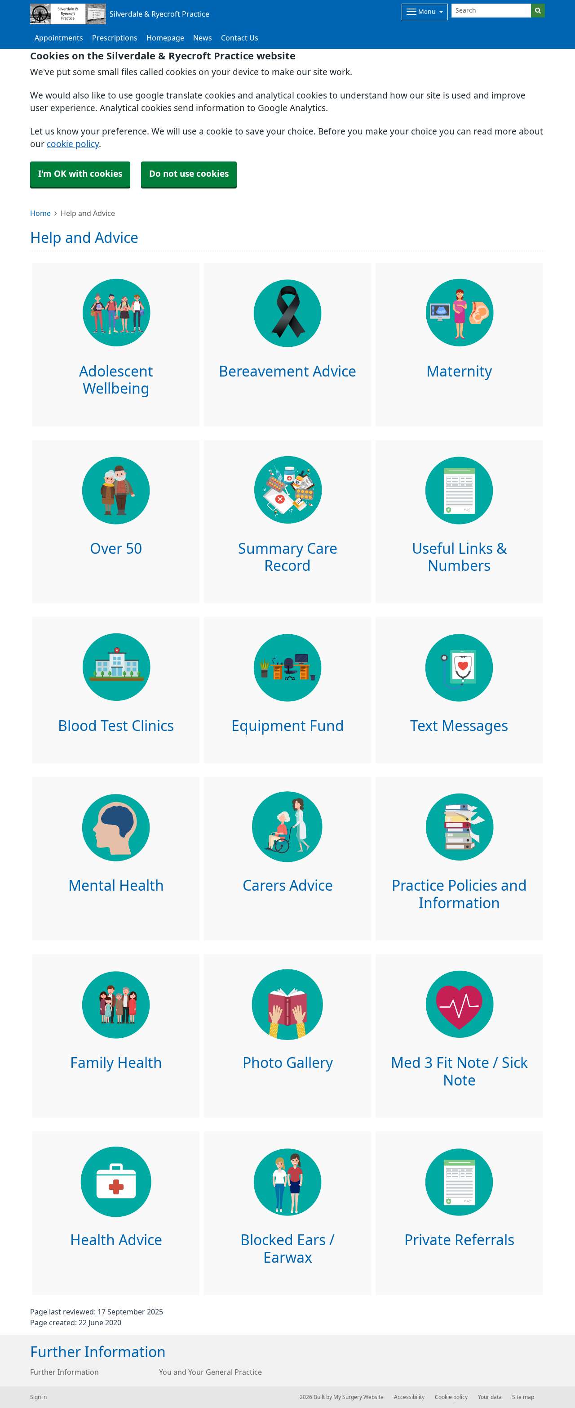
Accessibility (409, 1397)
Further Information (64, 1372)
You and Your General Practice (210, 1372)
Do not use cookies (189, 174)
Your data (490, 1397)
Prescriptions (114, 37)
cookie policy (73, 144)
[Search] (538, 11)
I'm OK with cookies (80, 174)
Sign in (38, 1397)
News (202, 37)
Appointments (59, 37)
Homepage (165, 37)
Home (40, 213)
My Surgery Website (358, 1397)
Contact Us (239, 37)
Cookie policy (451, 1397)
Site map (523, 1397)
